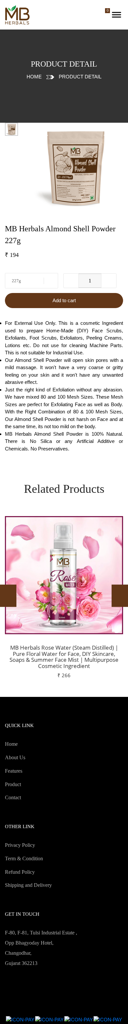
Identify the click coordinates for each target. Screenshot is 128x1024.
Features (13, 771)
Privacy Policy (20, 845)
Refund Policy (20, 872)
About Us (15, 757)
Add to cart (64, 300)
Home (34, 76)
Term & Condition (24, 858)
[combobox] (31, 280)
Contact (13, 797)
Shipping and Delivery (28, 885)
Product (13, 784)
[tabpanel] (74, 167)
